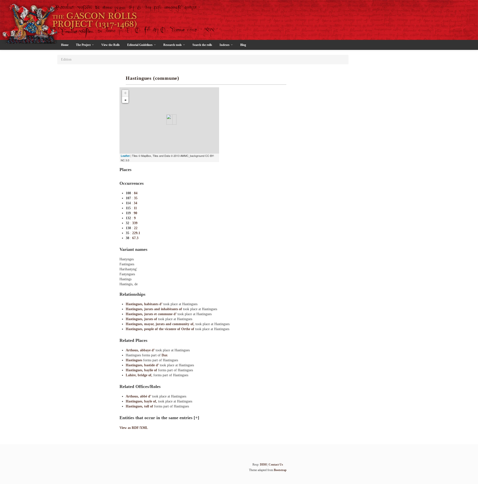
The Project (83, 44)
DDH (263, 464)
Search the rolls (202, 44)
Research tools (172, 44)
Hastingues (134, 360)
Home (64, 44)
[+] (196, 417)
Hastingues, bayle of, (142, 401)
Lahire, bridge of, (139, 375)
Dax (165, 355)
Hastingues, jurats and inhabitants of (154, 309)
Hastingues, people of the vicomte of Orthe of (160, 329)
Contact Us (276, 464)
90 (135, 213)
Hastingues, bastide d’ (143, 365)
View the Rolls (110, 44)
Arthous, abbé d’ (139, 396)
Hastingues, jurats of (142, 319)
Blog (243, 44)
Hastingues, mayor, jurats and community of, (160, 324)
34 (135, 203)
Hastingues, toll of (140, 406)
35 (135, 198)
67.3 (135, 238)
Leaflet (125, 156)
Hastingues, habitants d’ (144, 304)
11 (135, 208)
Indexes (225, 44)
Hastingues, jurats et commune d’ (152, 314)
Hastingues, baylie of (142, 370)
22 (135, 228)
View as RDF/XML (134, 428)
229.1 (136, 233)
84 (135, 193)
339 (134, 223)
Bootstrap (280, 470)
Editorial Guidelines (140, 44)
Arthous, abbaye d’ (141, 350)
